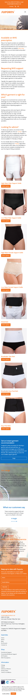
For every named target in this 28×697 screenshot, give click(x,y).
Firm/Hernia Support (6, 652)
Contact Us (4, 645)
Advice (3, 667)
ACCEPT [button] (13, 693)
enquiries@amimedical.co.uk (14, 4)
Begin (14, 458)
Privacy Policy (4, 670)
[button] (3, 168)
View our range (6, 492)
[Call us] (15, 6)
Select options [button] (6, 186)
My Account (4, 643)
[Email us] (18, 6)
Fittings (17, 143)
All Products (4, 656)
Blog (2, 641)
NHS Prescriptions (5, 657)
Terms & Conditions (6, 672)
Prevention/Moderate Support (9, 654)
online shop (21, 48)
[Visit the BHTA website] (10, 682)
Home (2, 638)
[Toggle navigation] (25, 12)
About (2, 639)
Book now (4, 556)
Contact (11, 6)
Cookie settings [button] (6, 693)
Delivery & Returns (6, 668)
